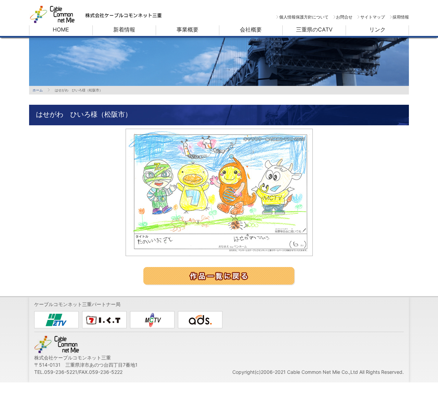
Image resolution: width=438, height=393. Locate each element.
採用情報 (400, 17)
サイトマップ (372, 17)
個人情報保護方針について (303, 17)
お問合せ (344, 17)
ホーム (38, 90)
